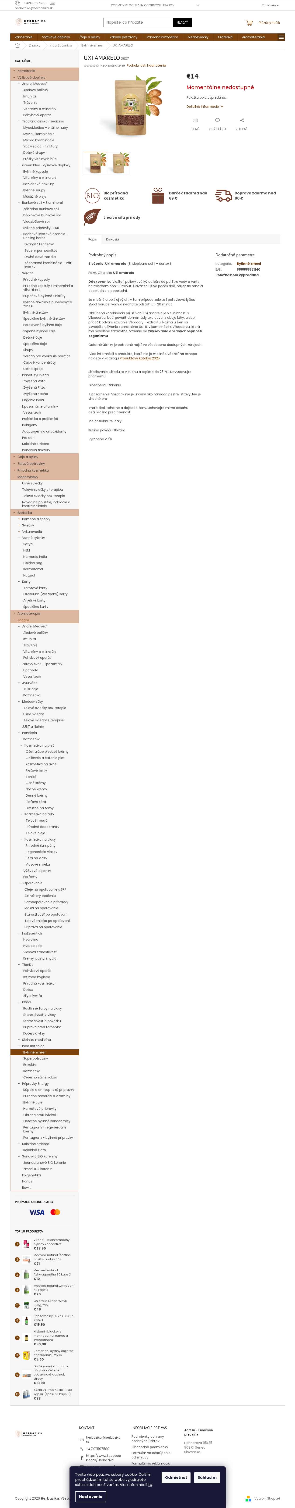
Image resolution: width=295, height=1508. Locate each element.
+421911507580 (97, 1449)
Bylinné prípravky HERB (41, 228)
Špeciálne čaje (35, 343)
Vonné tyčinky (33, 537)
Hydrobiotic (32, 945)
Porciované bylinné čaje (42, 324)
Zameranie (26, 70)
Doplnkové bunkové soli (42, 215)
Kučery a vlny (34, 1033)
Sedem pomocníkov (41, 250)
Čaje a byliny (27, 457)
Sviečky (28, 525)
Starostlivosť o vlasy (39, 1014)
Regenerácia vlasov (41, 851)
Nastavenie (90, 1496)
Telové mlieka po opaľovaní (47, 920)
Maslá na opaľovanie (41, 908)
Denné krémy (37, 795)
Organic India (33, 400)
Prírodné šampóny (41, 845)
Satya (28, 544)
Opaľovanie (32, 883)
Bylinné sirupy (34, 190)
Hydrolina (30, 939)
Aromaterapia (28, 613)
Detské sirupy (34, 152)
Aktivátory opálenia (40, 895)
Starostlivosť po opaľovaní (45, 914)
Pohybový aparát (37, 115)
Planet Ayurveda (35, 375)
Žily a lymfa (32, 995)
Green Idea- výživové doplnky (46, 165)
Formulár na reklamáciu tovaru (151, 1465)
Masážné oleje (34, 196)
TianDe (28, 964)
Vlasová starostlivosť (40, 952)
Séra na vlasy (36, 858)
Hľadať (182, 22)
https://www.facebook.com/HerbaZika (103, 1457)
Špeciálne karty (35, 606)
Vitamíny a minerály (39, 109)
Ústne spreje (33, 368)
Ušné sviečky (32, 483)
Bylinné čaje (32, 1102)
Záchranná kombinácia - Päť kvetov (48, 265)
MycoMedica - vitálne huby (45, 127)
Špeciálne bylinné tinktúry (44, 318)
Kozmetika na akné (41, 764)
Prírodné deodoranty (42, 826)
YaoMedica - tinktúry (40, 146)
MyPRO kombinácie (39, 134)
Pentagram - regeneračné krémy (44, 1129)
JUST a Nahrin (33, 726)
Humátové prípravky (39, 1108)
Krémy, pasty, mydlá (39, 958)
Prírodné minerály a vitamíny (46, 1096)
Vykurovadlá (32, 531)
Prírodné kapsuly (36, 279)
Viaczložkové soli (36, 221)
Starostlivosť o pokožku (42, 1021)
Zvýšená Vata (34, 381)
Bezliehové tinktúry (38, 184)
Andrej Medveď (34, 83)
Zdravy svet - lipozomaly (42, 664)
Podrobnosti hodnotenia (146, 65)
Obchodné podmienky (150, 1447)
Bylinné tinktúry (35, 312)
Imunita (29, 96)
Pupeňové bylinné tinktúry (44, 296)
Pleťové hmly (36, 770)
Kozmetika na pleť (39, 745)
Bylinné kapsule (35, 171)
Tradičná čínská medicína (43, 121)
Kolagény (29, 425)
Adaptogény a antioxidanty (44, 431)
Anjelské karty (34, 600)
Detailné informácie (203, 106)
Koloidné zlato (34, 1150)
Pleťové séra (36, 801)
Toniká (31, 776)
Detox (28, 989)
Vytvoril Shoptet (267, 1498)
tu (150, 1484)
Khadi (26, 1002)
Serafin (28, 273)
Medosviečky (27, 477)
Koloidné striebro (35, 443)
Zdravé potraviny (31, 463)
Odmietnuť (176, 1477)
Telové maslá (37, 820)
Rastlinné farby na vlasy (42, 1008)
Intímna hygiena (36, 977)
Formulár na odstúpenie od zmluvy (151, 1455)
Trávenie (30, 102)
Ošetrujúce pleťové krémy (47, 751)
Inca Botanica (33, 1046)
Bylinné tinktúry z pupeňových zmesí (47, 304)
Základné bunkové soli (41, 209)
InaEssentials (32, 933)
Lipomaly (30, 670)
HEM (26, 550)
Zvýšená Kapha (35, 393)
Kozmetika (31, 695)
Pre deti (28, 437)
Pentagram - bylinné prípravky (48, 1137)
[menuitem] (23, 37)
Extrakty (29, 1064)
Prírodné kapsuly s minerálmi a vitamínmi (48, 287)
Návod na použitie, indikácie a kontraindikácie (46, 504)
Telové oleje (35, 833)
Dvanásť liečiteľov (39, 244)
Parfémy (30, 876)
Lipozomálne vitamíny (40, 406)
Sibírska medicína (36, 1039)
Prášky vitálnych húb (40, 159)
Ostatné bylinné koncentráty (46, 1121)
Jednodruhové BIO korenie (44, 1162)
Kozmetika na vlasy (40, 839)
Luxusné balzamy (40, 808)
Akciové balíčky (35, 90)
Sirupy (28, 349)
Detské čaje (32, 337)
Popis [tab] (92, 239)
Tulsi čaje (30, 689)
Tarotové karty (35, 588)
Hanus (27, 1181)
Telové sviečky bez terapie (43, 496)
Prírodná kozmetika (33, 470)
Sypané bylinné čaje (39, 331)
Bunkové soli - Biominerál (42, 202)
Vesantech (32, 412)
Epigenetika (31, 1175)
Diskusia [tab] (112, 239)
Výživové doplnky (31, 77)
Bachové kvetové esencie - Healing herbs (45, 236)
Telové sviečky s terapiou (42, 489)
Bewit (26, 1187)
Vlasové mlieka (38, 864)
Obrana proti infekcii (39, 1115)
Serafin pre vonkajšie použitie (47, 356)
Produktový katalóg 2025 (140, 358)
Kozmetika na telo (39, 814)
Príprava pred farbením (42, 1027)
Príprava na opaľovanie (43, 927)
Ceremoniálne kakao (40, 1077)
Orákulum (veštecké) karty (45, 594)
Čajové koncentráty (39, 362)
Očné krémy (36, 783)
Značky (23, 620)
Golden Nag (32, 563)
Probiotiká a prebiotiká (40, 418)
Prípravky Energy (35, 1083)
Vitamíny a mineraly (39, 177)
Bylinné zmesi (34, 1052)
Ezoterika (24, 512)
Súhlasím (207, 1477)
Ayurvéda (30, 683)
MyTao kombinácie (38, 140)
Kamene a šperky (36, 519)
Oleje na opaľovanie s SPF (45, 889)
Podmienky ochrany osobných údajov (142, 5)
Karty (26, 581)
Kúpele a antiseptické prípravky (48, 1089)
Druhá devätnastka (40, 256)
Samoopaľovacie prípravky (46, 902)
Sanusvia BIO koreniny (40, 1156)
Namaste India (35, 556)
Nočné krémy (36, 789)
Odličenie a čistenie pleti (45, 758)
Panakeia (29, 733)
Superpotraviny (35, 1058)
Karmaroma (33, 569)
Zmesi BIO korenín (37, 1169)
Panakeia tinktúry (36, 450)
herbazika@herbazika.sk (103, 1439)
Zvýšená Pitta (34, 387)
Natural (29, 575)
